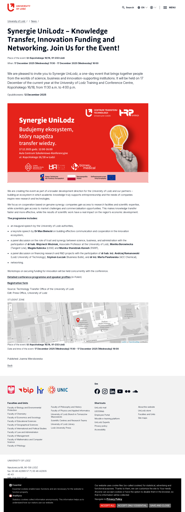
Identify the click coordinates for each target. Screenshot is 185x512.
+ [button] (10, 305)
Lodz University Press (61, 428)
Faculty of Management (18, 436)
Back (9, 365)
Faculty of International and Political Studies (27, 428)
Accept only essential (132, 505)
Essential (16, 485)
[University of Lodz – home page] (27, 7)
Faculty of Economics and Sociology (24, 417)
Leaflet (124, 342)
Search (130, 7)
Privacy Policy (114, 499)
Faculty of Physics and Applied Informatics (70, 410)
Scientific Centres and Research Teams (69, 420)
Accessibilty (100, 429)
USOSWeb (99, 411)
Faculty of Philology (16, 445)
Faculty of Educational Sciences (21, 421)
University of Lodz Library (62, 424)
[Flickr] (128, 391)
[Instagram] (106, 391)
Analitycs (17, 495)
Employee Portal (102, 415)
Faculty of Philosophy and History (66, 407)
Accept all (107, 505)
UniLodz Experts (102, 422)
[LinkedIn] (113, 391)
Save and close (160, 505)
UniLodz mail (100, 407)
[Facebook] (98, 391)
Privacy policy (101, 426)
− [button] (10, 309)
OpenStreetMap (134, 342)
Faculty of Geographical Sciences (22, 425)
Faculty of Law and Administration (22, 432)
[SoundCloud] (136, 391)
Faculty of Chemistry (16, 414)
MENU (172, 7)
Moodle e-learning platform (107, 418)
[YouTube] (121, 391)
